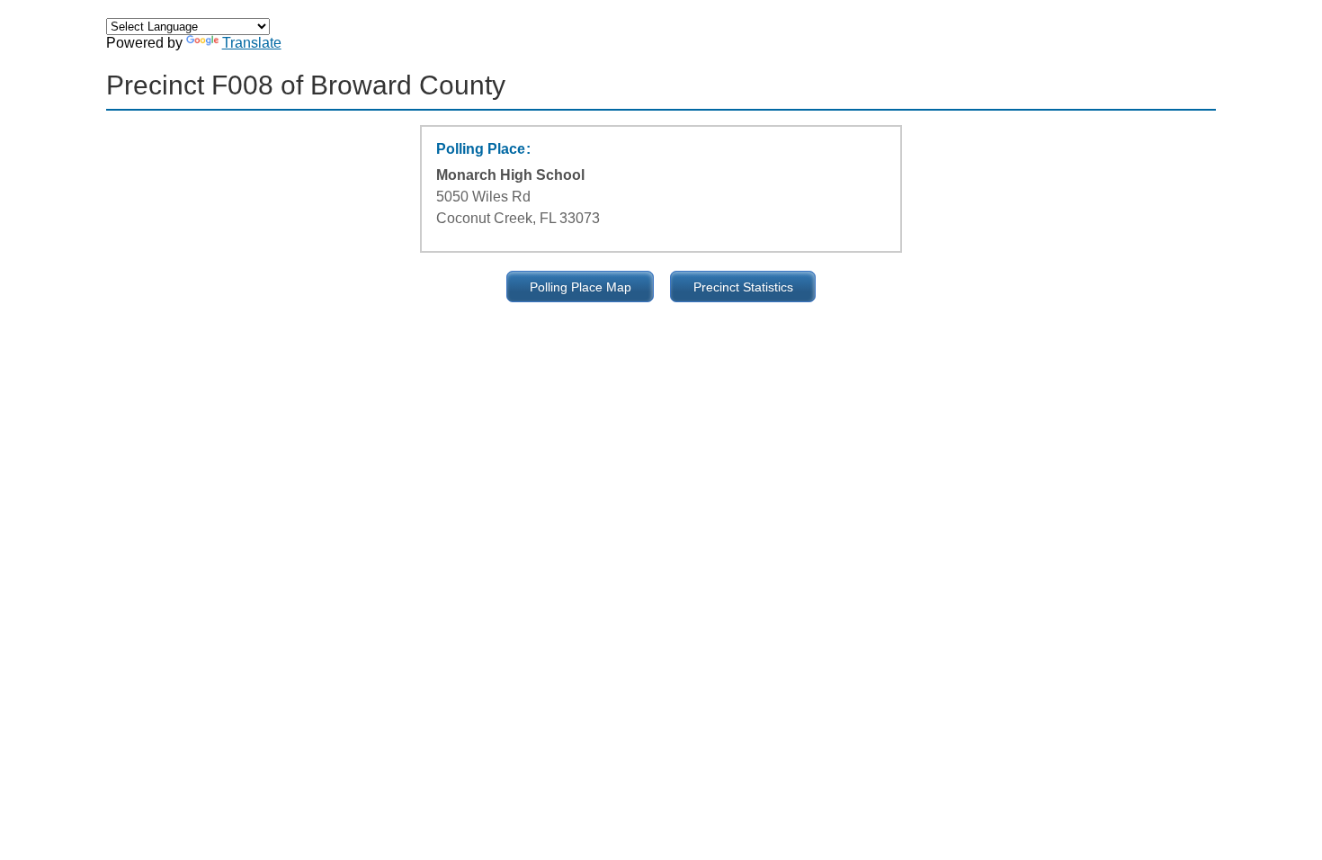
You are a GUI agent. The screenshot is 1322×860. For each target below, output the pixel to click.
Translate (251, 42)
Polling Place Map (580, 287)
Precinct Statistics (743, 287)
